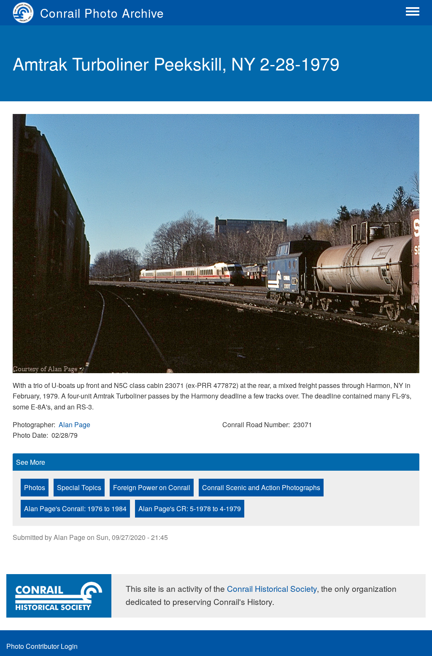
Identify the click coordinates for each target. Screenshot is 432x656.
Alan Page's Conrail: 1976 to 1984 (75, 508)
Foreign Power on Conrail (151, 487)
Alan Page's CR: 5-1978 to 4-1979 (189, 508)
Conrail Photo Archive (102, 12)
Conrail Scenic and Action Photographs (261, 487)
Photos (34, 487)
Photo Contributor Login (42, 646)
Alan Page (74, 424)
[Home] (26, 12)
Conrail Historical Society (272, 588)
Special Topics (79, 487)
